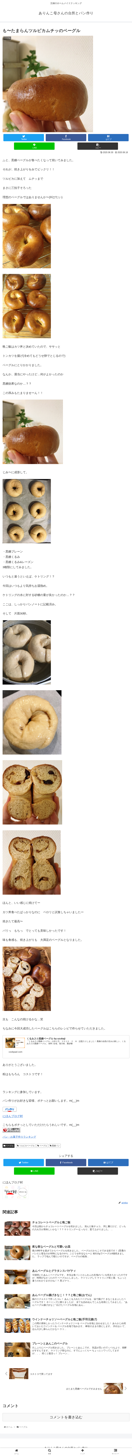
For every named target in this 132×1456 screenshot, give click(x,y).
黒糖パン (56, 1146)
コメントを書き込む (66, 1417)
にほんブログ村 (13, 1116)
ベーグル (9, 1146)
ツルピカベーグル (27, 1146)
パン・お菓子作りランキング (19, 1136)
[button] (122, 733)
